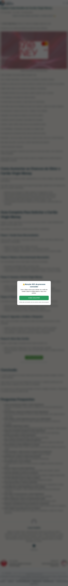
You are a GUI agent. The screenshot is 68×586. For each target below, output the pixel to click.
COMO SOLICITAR (34, 298)
